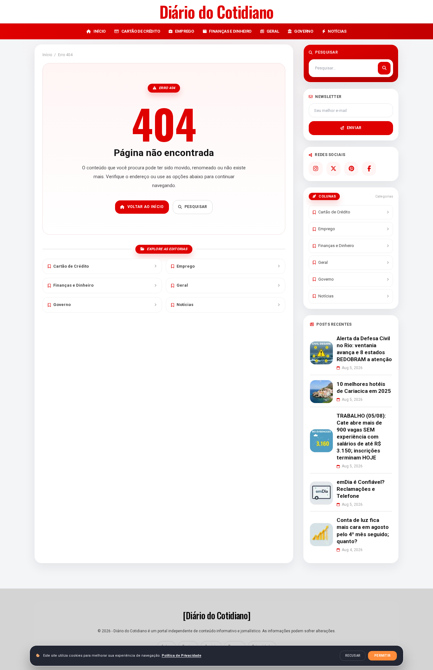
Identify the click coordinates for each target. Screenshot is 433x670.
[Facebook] (369, 169)
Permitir (382, 655)
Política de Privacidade (181, 656)
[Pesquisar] (384, 68)
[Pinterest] (351, 169)
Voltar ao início (145, 207)
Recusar (352, 655)
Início (47, 55)
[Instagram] (316, 169)
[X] (333, 169)
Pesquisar (195, 207)
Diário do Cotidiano (216, 11)
